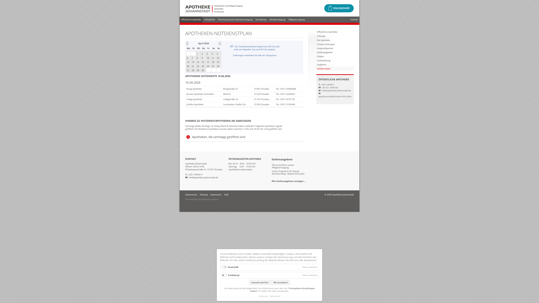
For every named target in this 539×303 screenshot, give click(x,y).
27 (188, 70)
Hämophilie (209, 19)
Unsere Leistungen (326, 44)
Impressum (215, 194)
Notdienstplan (324, 68)
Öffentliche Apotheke (191, 19)
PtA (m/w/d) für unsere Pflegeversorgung (283, 166)
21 (193, 66)
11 (213, 57)
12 (218, 57)
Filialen (320, 56)
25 (213, 66)
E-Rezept (321, 36)
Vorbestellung (323, 60)
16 (203, 61)
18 (213, 61)
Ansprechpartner (325, 48)
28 (193, 70)
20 (188, 66)
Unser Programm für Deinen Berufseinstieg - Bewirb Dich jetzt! (288, 172)
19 (218, 61)
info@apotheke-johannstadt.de (336, 90)
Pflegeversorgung (296, 19)
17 (208, 61)
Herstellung (260, 19)
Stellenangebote (324, 52)
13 (188, 61)
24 (208, 66)
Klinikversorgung (277, 19)
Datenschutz (191, 194)
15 (198, 61)
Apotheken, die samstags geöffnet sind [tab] (218, 137)
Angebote (321, 64)
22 (198, 66)
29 (198, 70)
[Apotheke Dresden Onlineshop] (339, 8)
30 (203, 70)
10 (208, 57)
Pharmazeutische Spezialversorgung (235, 19)
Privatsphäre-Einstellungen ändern (202, 199)
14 (193, 61)
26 (218, 66)
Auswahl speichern (260, 282)
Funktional (233, 275)
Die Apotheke (323, 40)
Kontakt (354, 19)
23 (203, 66)
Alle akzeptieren (280, 282)
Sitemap (204, 194)
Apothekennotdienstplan (240, 169)
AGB (226, 194)
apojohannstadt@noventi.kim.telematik (336, 96)
